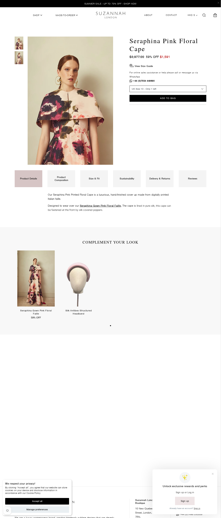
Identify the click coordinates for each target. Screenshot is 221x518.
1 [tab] (110, 325)
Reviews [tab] (192, 178)
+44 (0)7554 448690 (144, 80)
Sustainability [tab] (127, 178)
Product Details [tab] (28, 178)
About (148, 15)
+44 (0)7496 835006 (191, 514)
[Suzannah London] (110, 15)
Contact (171, 15)
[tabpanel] (36, 286)
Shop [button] (36, 15)
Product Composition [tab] (61, 179)
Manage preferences (37, 509)
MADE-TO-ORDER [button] (66, 15)
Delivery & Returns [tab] (159, 178)
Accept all (37, 501)
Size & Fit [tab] (94, 178)
